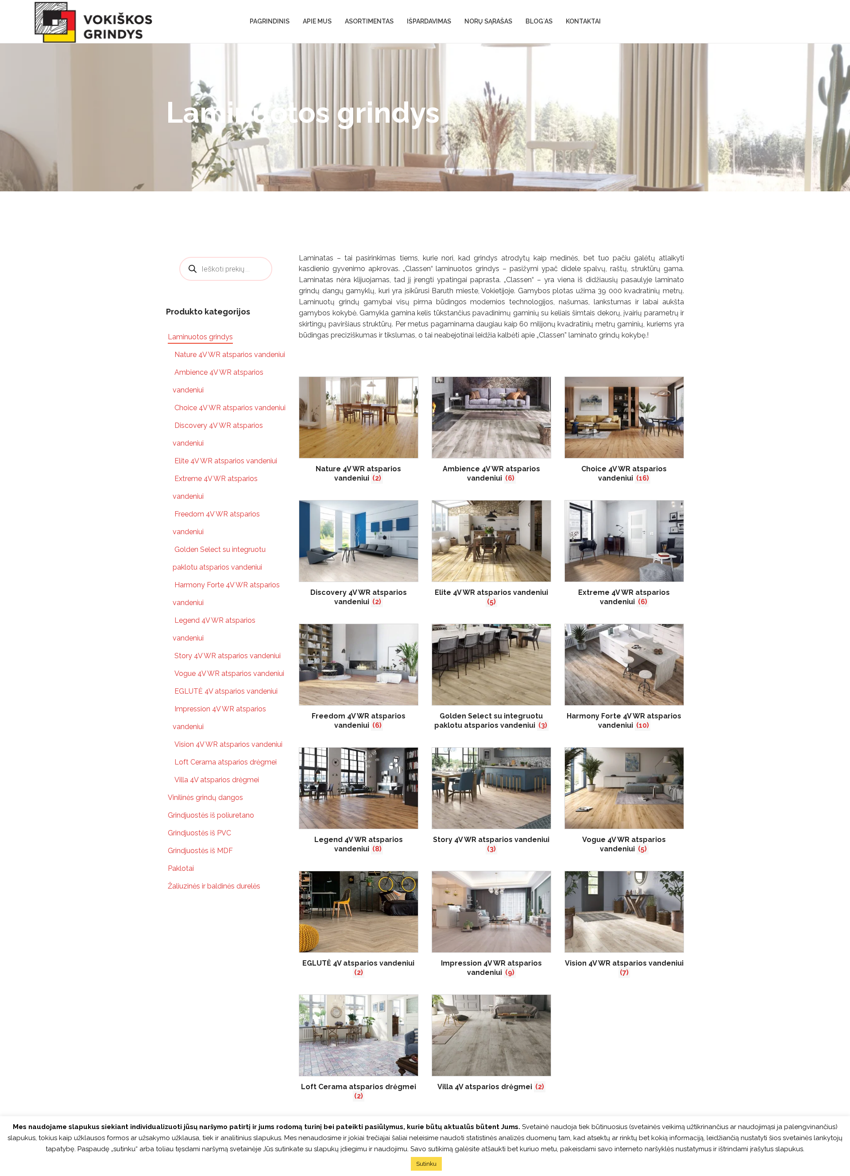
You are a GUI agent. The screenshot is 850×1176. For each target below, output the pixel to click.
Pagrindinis (270, 21)
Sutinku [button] (426, 1163)
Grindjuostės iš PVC (199, 833)
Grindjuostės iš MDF (200, 850)
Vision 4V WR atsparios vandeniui (228, 744)
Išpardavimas (429, 21)
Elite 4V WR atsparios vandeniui (225, 461)
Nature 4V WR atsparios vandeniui (229, 354)
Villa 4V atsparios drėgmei (216, 780)
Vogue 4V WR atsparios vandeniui (229, 673)
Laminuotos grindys (200, 337)
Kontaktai (583, 21)
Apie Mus (317, 21)
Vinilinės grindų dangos (205, 797)
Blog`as (538, 21)
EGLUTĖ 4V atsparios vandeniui (226, 691)
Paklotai (181, 868)
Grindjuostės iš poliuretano (211, 815)
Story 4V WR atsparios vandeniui (227, 656)
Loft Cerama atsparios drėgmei (225, 762)
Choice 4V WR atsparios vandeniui (230, 408)
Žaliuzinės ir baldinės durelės (214, 886)
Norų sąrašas (488, 21)
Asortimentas (369, 21)
